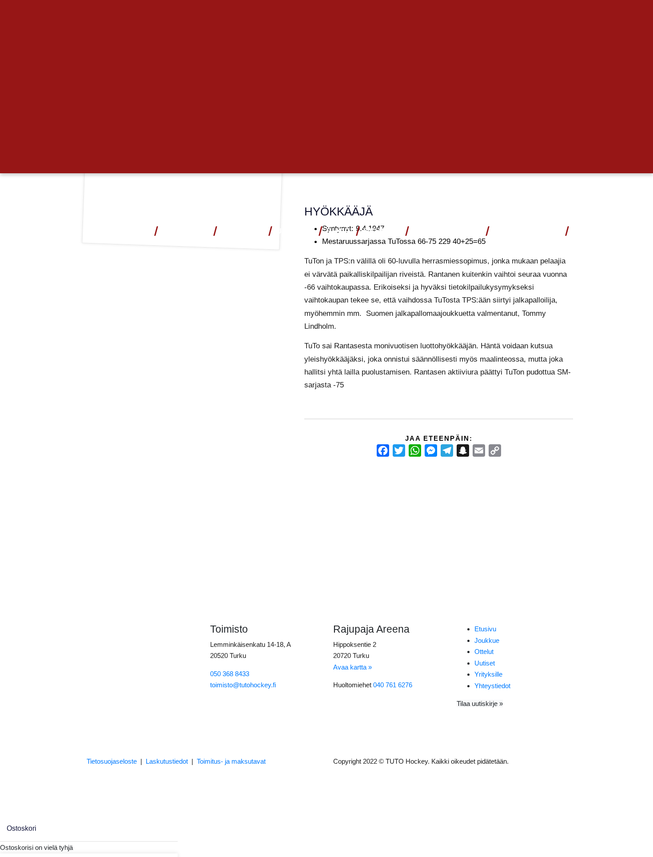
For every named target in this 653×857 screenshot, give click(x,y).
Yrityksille (488, 674)
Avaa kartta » (352, 667)
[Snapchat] (463, 450)
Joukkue (242, 231)
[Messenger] (431, 450)
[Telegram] (447, 450)
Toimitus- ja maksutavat (231, 761)
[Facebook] (383, 450)
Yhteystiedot (527, 231)
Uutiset (294, 231)
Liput (136, 231)
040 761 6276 (392, 685)
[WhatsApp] (415, 450)
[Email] (479, 450)
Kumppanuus (443, 231)
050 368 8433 (229, 674)
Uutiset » (543, 16)
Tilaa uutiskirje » (480, 703)
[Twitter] (399, 450)
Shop (338, 231)
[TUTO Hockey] (548, 193)
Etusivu (485, 629)
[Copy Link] (495, 450)
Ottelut (182, 231)
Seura (378, 231)
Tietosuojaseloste (112, 761)
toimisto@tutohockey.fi (243, 685)
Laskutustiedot (167, 761)
